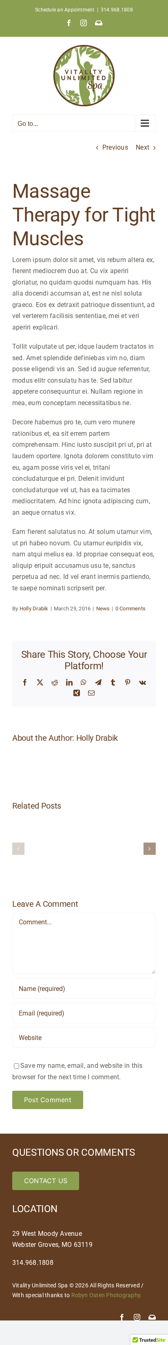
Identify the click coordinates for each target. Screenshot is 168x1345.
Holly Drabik (34, 608)
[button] (18, 849)
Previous (115, 147)
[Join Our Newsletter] (152, 1317)
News (103, 608)
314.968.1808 (117, 10)
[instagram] (137, 1317)
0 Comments (130, 608)
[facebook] (122, 1317)
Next (142, 147)
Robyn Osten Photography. (106, 1295)
